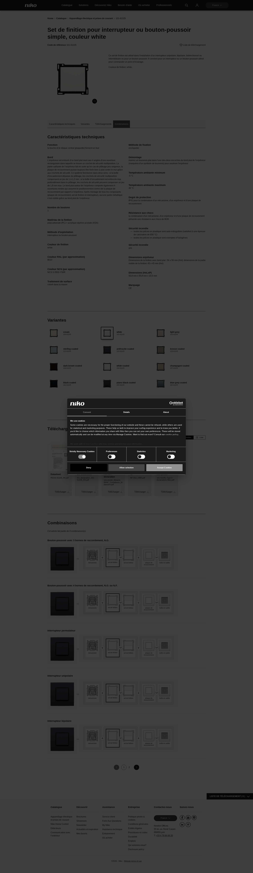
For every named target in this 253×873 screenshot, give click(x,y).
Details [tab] (126, 412)
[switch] (111, 457)
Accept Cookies (164, 467)
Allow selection (126, 467)
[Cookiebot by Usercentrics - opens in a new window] (171, 403)
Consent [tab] (87, 412)
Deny (88, 467)
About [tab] (166, 412)
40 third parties (90, 444)
